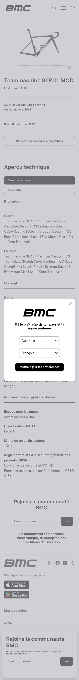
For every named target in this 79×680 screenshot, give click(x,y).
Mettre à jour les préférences (39, 367)
